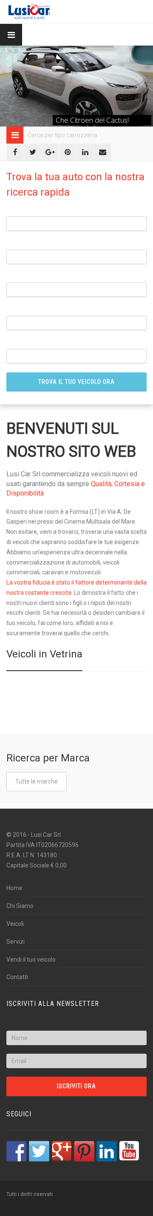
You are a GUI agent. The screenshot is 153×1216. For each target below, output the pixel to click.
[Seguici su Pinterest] (84, 1151)
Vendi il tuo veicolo (31, 959)
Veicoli (15, 923)
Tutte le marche (36, 781)
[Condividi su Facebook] (15, 152)
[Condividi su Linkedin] (85, 152)
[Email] (102, 152)
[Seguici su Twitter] (39, 1151)
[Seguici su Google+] (61, 1151)
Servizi (15, 941)
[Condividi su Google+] (50, 152)
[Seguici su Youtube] (129, 1151)
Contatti (17, 977)
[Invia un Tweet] (32, 152)
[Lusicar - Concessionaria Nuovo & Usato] (29, 11)
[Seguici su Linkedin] (106, 1151)
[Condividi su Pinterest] (67, 152)
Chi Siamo (20, 905)
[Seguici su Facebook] (16, 1151)
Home (14, 888)
